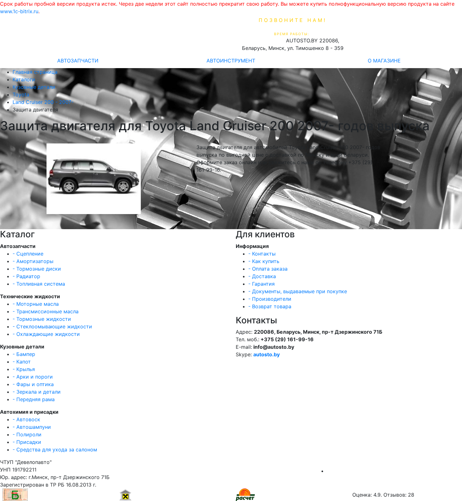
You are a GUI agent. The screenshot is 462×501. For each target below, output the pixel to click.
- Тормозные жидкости (42, 319)
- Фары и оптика (33, 384)
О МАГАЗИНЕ (384, 60)
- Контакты (262, 254)
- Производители (269, 299)
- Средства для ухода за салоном (55, 449)
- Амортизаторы (33, 261)
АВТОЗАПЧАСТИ (77, 60)
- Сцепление (28, 254)
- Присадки (27, 442)
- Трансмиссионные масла (46, 311)
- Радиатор (26, 276)
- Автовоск (26, 419)
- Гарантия (261, 284)
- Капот (22, 361)
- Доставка (262, 276)
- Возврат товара (269, 306)
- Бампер (24, 354)
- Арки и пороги (33, 377)
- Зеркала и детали (37, 392)
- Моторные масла (36, 304)
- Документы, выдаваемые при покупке (297, 291)
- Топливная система (39, 284)
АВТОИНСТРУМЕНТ (230, 60)
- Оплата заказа (268, 269)
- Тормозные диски (37, 269)
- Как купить (263, 261)
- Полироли (27, 434)
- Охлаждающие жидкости (46, 334)
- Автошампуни (32, 427)
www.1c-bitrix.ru (19, 11)
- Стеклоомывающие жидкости (52, 326)
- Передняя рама (34, 399)
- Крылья (24, 369)
